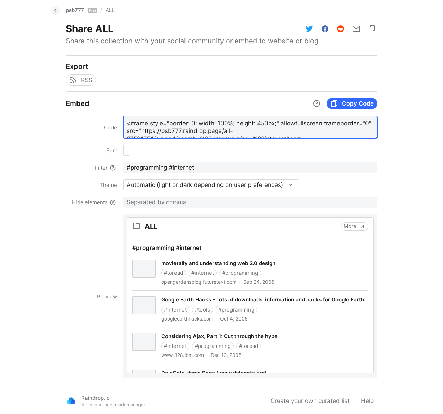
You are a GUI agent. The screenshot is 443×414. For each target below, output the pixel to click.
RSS (86, 79)
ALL (110, 10)
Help (367, 400)
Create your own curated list (310, 400)
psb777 (81, 10)
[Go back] (55, 10)
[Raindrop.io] (71, 400)
